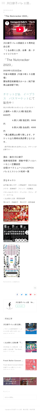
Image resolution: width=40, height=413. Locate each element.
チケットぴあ (12, 94)
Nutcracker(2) (7, 282)
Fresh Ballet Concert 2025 (14, 360)
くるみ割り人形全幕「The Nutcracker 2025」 (21, 342)
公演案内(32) (16, 282)
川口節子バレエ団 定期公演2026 (15, 324)
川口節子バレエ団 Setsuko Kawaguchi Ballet (20, 3)
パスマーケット (19, 98)
